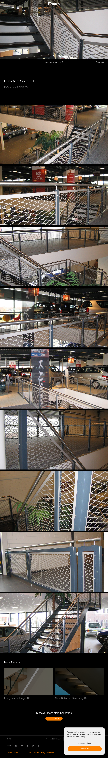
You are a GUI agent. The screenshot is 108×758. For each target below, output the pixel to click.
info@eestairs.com (47, 753)
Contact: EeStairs (12, 753)
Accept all (85, 749)
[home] (54, 3)
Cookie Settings (84, 743)
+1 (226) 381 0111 (33, 753)
